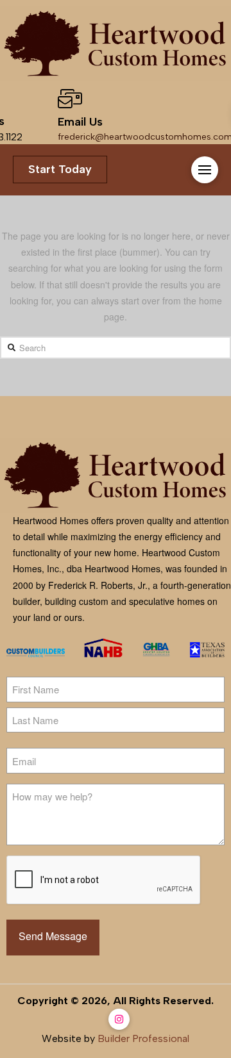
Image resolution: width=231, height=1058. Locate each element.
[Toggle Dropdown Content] (204, 169)
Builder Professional (143, 1038)
